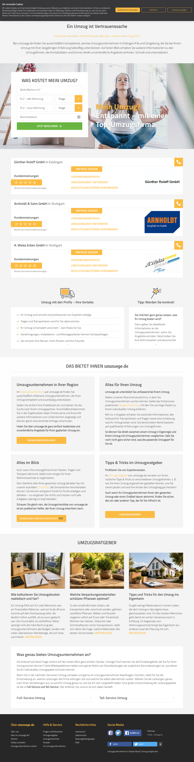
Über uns (15, 731)
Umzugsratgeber (118, 475)
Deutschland (61, 36)
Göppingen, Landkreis (110, 36)
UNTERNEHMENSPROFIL (85, 177)
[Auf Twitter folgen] (118, 733)
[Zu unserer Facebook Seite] (110, 733)
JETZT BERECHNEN (49, 126)
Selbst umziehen (18, 742)
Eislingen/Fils (132, 36)
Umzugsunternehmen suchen (24, 746)
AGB (77, 742)
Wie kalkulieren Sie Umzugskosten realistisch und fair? (35, 596)
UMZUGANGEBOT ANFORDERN (89, 182)
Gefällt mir (134, 732)
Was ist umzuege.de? (20, 735)
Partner (14, 738)
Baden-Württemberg (83, 36)
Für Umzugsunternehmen (54, 746)
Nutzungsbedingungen (85, 738)
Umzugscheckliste (51, 738)
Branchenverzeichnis (32, 392)
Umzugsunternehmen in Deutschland (123, 751)
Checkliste (43, 487)
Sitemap (151, 730)
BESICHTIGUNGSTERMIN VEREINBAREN (94, 188)
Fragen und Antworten (53, 731)
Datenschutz (80, 735)
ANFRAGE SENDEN (87, 169)
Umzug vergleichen (149, 751)
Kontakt (46, 742)
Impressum (80, 731)
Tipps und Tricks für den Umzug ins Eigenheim (154, 596)
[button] (119, 744)
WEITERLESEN (33, 637)
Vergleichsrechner (129, 405)
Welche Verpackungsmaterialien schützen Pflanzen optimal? (93, 596)
